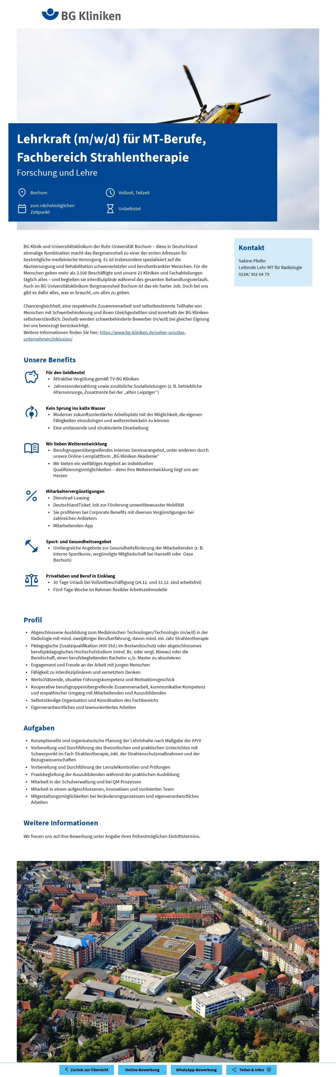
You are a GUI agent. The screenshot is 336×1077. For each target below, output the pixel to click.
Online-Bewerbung (142, 1069)
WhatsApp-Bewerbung (196, 1069)
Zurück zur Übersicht (89, 1069)
